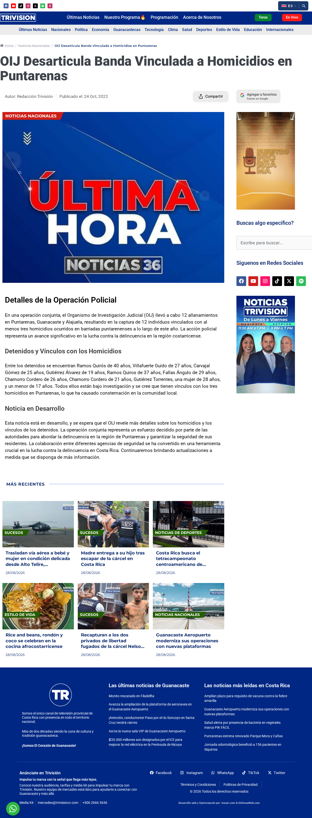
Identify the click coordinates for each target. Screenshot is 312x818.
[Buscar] (303, 5)
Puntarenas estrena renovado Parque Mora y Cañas (243, 736)
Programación (164, 17)
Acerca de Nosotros (202, 17)
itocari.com (228, 803)
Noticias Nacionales (34, 46)
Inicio (9, 46)
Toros (263, 17)
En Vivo (292, 17)
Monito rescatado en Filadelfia (131, 696)
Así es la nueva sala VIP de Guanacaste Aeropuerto (147, 731)
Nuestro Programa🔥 (125, 17)
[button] (288, 5)
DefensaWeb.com (249, 803)
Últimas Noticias (83, 17)
